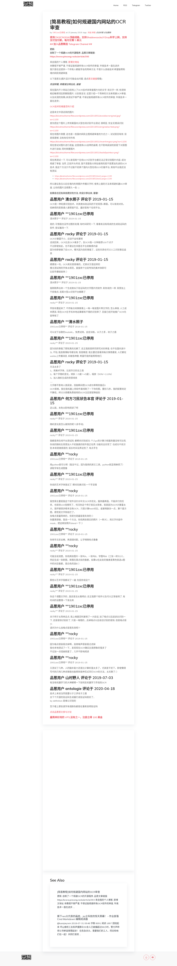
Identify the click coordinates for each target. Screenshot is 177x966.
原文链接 (92, 78)
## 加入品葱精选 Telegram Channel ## (71, 44)
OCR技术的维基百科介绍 (62, 106)
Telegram (136, 5)
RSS (125, 5)
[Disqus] (88, 770)
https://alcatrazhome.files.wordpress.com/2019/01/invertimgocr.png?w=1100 (88, 141)
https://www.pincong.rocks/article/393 (69, 56)
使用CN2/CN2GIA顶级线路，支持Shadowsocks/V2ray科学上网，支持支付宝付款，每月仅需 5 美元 (88, 39)
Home (115, 5)
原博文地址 (73, 62)
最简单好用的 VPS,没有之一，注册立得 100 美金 (76, 717)
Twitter (148, 5)
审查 (94, 32)
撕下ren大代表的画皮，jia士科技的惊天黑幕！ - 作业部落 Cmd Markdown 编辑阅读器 (88, 918)
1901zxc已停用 (58, 32)
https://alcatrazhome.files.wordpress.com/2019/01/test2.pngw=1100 (83, 179)
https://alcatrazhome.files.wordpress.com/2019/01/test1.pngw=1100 (83, 176)
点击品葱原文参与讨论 (61, 712)
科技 (90, 32)
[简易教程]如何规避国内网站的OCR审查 (78, 891)
